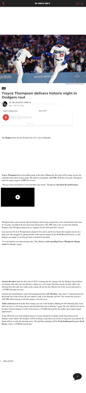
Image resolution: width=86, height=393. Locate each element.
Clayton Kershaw (9, 281)
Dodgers (8, 137)
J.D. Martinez (52, 293)
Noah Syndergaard (65, 321)
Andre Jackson (8, 303)
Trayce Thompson (9, 175)
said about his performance (67, 184)
